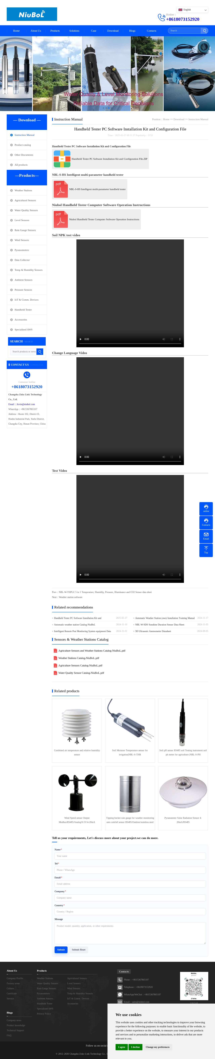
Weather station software (70, 597)
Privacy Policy (44, 1013)
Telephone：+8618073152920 (138, 987)
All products (21, 164)
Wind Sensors (22, 240)
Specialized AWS (23, 329)
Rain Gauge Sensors (25, 230)
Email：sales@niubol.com (136, 1002)
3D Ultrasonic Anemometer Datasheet (153, 631)
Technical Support (15, 1030)
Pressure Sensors (23, 289)
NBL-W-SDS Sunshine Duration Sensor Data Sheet (159, 624)
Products (55, 30)
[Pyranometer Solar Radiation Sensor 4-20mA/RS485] (183, 791)
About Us (36, 30)
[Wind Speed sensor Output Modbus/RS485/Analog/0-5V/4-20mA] (77, 791)
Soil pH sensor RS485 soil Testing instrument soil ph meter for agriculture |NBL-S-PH (183, 752)
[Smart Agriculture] (107, 73)
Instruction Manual (24, 135)
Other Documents (24, 155)
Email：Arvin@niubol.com (21, 404)
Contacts (151, 30)
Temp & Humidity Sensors (28, 270)
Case (93, 30)
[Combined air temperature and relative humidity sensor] (77, 723)
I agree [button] (121, 1047)
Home (16, 30)
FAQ (9, 1035)
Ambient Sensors (23, 280)
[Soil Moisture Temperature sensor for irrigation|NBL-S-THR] (130, 723)
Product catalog (23, 145)
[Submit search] (204, 31)
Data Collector (22, 260)
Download (113, 30)
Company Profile (15, 978)
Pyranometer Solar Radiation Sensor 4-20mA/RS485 (183, 820)
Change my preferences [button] (157, 1047)
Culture (10, 988)
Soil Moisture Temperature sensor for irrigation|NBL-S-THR (130, 752)
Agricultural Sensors (25, 200)
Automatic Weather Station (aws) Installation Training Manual (165, 618)
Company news (14, 1020)
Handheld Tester (23, 309)
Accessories (21, 319)
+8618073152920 (182, 19)
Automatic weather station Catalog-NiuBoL (74, 624)
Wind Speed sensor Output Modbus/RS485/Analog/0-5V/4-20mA (77, 820)
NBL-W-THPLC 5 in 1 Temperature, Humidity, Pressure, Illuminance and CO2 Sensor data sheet (105, 592)
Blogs (132, 30)
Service (10, 998)
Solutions (74, 30)
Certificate (12, 993)
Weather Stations (23, 190)
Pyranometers (22, 250)
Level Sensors (22, 220)
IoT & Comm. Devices (26, 299)
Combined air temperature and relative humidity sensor (77, 752)
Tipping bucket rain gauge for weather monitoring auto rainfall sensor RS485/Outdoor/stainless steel (130, 820)
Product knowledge (16, 1025)
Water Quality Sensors (26, 210)
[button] (103, 108)
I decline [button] (135, 1047)
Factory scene (13, 983)
